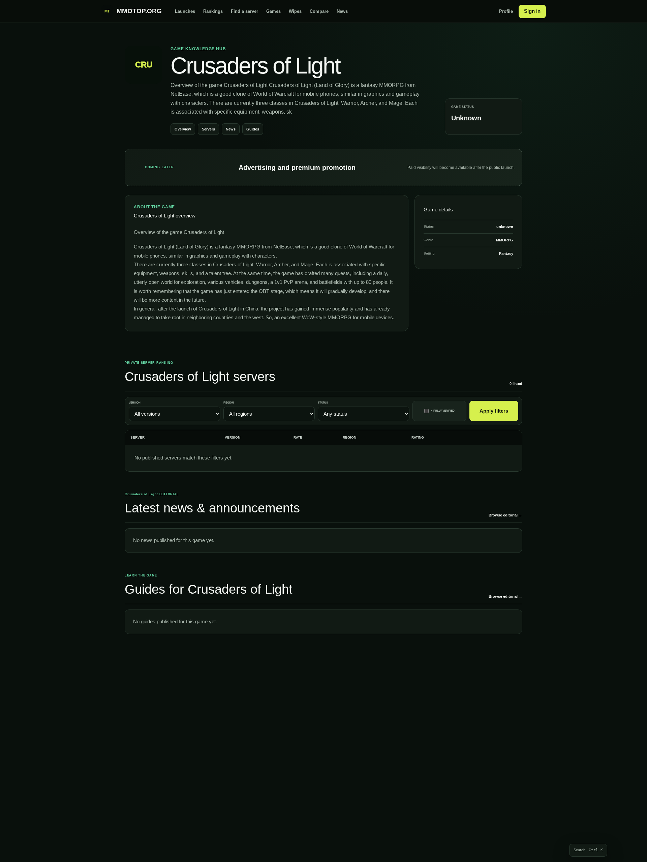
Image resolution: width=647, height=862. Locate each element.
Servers (208, 129)
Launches (185, 11)
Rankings (213, 11)
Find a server (244, 11)
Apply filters (494, 411)
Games (273, 11)
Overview (183, 129)
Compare (319, 11)
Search (588, 850)
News (342, 11)
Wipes (295, 11)
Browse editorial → (505, 515)
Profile (506, 11)
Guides (252, 129)
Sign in (532, 11)
